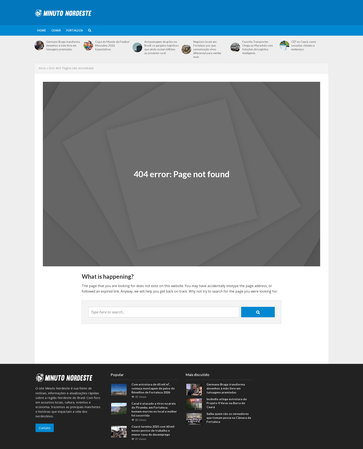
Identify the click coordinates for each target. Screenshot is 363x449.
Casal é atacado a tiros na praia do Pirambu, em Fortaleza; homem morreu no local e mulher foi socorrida (154, 409)
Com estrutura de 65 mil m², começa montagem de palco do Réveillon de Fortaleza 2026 (153, 388)
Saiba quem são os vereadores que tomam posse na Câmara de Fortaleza (228, 417)
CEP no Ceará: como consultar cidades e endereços (303, 45)
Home (41, 30)
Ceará (56, 30)
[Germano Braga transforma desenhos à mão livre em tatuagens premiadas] (39, 45)
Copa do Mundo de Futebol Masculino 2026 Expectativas (112, 45)
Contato (44, 428)
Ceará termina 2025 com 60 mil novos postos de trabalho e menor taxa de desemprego (153, 430)
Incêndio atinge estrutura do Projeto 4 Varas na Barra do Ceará (226, 403)
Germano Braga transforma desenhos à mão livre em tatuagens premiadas (63, 45)
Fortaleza (74, 30)
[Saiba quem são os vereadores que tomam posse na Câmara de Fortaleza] (194, 418)
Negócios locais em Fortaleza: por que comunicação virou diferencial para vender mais (207, 49)
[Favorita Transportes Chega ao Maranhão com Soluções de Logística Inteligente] (235, 47)
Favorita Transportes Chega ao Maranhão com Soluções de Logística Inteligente (257, 47)
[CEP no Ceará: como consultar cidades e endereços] (284, 45)
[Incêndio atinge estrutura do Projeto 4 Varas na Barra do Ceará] (194, 404)
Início (42, 68)
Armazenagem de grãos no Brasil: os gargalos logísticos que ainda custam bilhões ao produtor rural (161, 47)
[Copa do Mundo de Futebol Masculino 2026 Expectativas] (88, 45)
